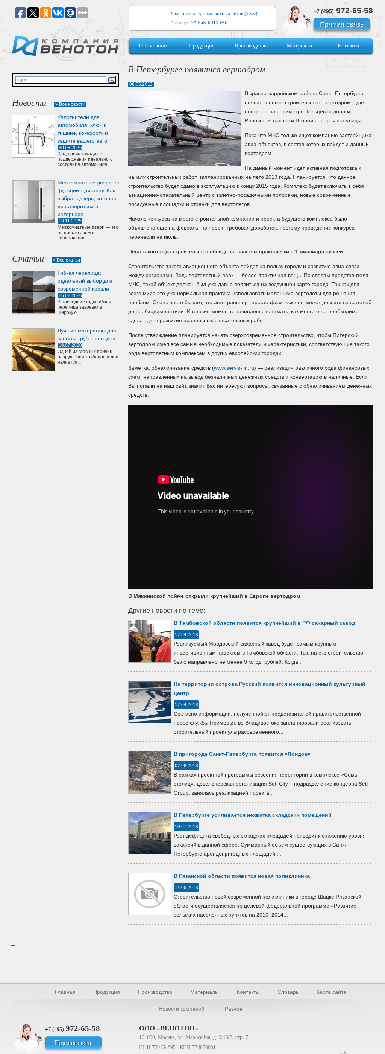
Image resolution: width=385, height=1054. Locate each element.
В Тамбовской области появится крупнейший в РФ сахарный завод (264, 623)
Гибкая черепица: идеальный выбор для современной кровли (85, 281)
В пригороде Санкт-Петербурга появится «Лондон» (242, 754)
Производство (251, 46)
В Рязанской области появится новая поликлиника (242, 876)
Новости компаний (182, 1009)
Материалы (299, 46)
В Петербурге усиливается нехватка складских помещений (253, 815)
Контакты (348, 46)
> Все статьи (66, 260)
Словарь (288, 992)
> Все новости (70, 104)
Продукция (201, 46)
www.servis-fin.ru (234, 368)
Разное (234, 1009)
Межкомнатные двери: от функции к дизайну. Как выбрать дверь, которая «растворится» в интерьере (89, 198)
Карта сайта (331, 992)
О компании (153, 46)
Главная (65, 992)
